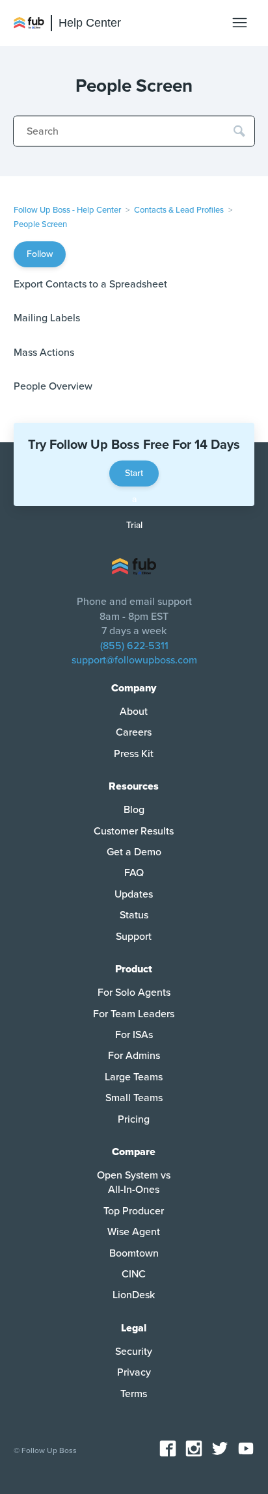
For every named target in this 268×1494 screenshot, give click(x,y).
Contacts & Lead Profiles (179, 210)
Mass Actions (44, 352)
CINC (134, 1274)
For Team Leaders (133, 1013)
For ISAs (134, 1034)
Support (134, 936)
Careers (134, 732)
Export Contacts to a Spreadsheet (90, 284)
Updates (133, 894)
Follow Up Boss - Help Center (67, 210)
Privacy (134, 1372)
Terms (133, 1393)
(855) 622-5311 (134, 645)
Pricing (134, 1119)
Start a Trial (134, 477)
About (134, 711)
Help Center (90, 22)
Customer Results (134, 831)
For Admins (134, 1055)
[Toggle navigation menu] (240, 23)
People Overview (53, 386)
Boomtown (134, 1253)
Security (133, 1351)
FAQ (134, 872)
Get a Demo (134, 852)
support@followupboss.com (134, 660)
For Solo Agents (134, 992)
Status (134, 915)
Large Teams (134, 1077)
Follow (40, 254)
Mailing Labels (47, 318)
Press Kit (134, 753)
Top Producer (133, 1211)
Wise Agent (133, 1231)
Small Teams (134, 1097)
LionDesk (134, 1294)
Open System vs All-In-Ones (133, 1182)
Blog (134, 809)
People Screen (40, 224)
